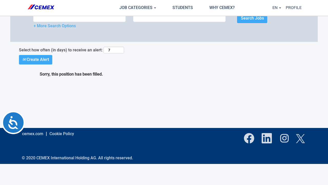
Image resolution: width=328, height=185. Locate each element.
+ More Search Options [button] (55, 25)
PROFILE (294, 7)
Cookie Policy (61, 133)
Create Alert (37, 59)
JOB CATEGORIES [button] (136, 7)
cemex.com (32, 133)
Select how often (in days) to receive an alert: (60, 50)
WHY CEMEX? (222, 7)
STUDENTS (182, 7)
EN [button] (275, 7)
